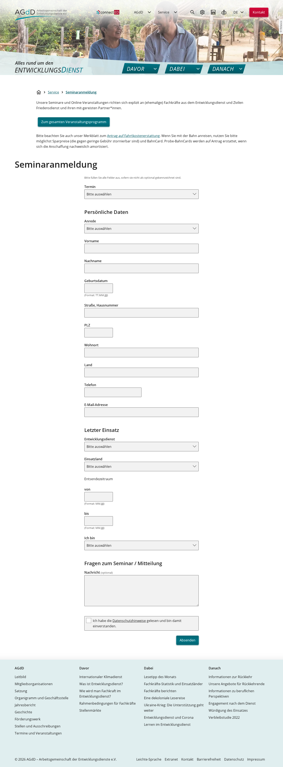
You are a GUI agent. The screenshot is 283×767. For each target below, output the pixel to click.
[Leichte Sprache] (224, 12)
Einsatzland (93, 459)
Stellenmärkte (90, 710)
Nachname (93, 261)
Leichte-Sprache (148, 759)
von (87, 489)
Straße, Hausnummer (101, 305)
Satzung (21, 691)
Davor (84, 668)
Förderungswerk (27, 719)
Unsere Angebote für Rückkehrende (237, 684)
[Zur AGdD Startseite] (39, 12)
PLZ (87, 325)
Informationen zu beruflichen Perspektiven (231, 694)
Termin (90, 186)
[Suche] (192, 12)
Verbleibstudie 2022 (224, 717)
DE (235, 12)
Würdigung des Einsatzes (228, 710)
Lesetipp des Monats (160, 677)
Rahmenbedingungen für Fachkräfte (107, 703)
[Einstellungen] (202, 12)
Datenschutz (234, 759)
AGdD (19, 668)
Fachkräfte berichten (160, 691)
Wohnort (91, 345)
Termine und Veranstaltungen (38, 733)
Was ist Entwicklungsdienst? (101, 684)
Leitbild (20, 677)
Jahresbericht (25, 705)
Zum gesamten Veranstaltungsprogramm (73, 122)
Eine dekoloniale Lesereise (164, 698)
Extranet (171, 759)
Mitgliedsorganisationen (34, 684)
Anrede (90, 221)
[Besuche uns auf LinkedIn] (213, 12)
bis (86, 513)
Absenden (187, 640)
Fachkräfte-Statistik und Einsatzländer (173, 684)
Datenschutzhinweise (129, 620)
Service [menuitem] (163, 12)
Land (88, 365)
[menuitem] (107, 12)
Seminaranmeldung (81, 92)
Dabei (148, 668)
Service (53, 92)
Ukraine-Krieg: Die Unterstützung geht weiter (174, 708)
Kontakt (259, 12)
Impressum (256, 759)
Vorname (91, 241)
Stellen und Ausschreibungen (37, 726)
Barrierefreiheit (209, 759)
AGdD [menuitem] (138, 12)
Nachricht (98, 572)
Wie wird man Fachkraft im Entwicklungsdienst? (100, 694)
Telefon (90, 385)
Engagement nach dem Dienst (232, 703)
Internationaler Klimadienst (100, 677)
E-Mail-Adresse (96, 404)
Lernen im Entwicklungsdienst (167, 724)
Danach (215, 668)
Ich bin (89, 538)
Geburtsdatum (96, 281)
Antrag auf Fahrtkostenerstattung (133, 135)
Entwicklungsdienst (99, 439)
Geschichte (23, 712)
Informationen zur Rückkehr (230, 677)
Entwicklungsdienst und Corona (169, 717)
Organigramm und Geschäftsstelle (41, 698)
